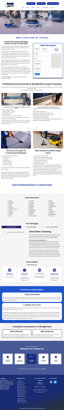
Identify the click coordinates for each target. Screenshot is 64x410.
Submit (37, 74)
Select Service (37, 68)
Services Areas (45, 7)
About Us (28, 7)
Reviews (33, 7)
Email (36, 58)
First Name (37, 48)
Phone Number (38, 63)
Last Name (44, 48)
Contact (51, 7)
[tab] (11, 227)
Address (36, 53)
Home (23, 7)
